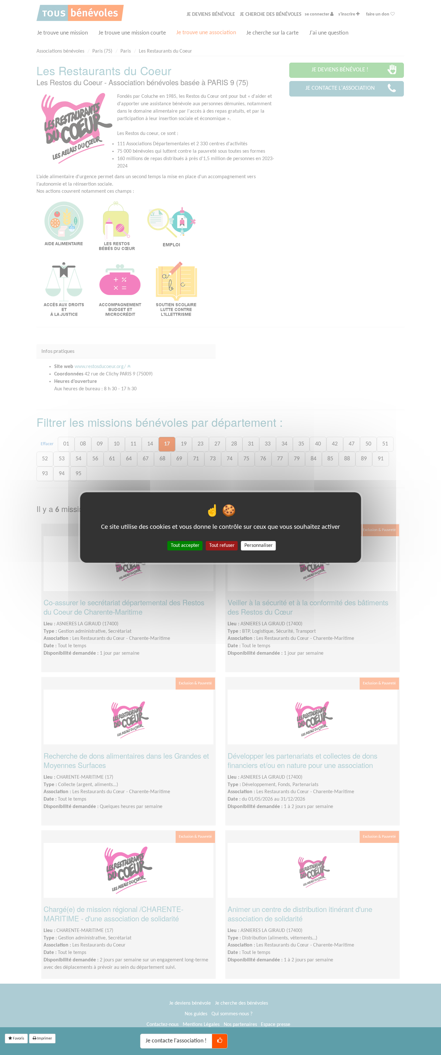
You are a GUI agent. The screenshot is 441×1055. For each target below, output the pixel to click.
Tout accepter (185, 545)
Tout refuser (222, 545)
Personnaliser (258, 545)
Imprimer (44, 1038)
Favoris (18, 1038)
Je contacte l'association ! (176, 1041)
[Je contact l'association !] (220, 1041)
